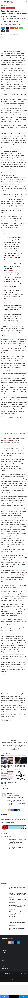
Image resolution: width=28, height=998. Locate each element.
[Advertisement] (14, 867)
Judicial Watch (4, 952)
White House (7, 440)
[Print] (7, 30)
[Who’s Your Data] (4, 918)
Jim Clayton (5, 24)
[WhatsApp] (21, 28)
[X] (7, 28)
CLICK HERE (10, 819)
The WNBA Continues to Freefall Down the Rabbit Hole (20, 766)
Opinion (6, 5)
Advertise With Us (5, 964)
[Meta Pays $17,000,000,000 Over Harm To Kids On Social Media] (4, 901)
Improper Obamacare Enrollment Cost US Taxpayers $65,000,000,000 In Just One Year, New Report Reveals (17, 841)
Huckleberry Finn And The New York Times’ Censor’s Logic (20, 781)
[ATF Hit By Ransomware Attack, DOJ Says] (4, 930)
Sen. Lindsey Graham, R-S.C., (10, 433)
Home (3, 5)
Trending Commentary (10, 8)
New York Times (11, 257)
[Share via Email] (3, 30)
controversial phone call (13, 294)
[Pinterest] (12, 28)
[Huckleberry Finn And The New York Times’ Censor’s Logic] (21, 774)
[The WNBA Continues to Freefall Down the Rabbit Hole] (21, 760)
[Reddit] (16, 28)
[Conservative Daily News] (8, 2)
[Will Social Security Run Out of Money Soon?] (4, 889)
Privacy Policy (5, 968)
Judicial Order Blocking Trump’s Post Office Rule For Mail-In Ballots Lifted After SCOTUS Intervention (17, 894)
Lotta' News (3, 954)
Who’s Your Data (12, 916)
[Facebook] (3, 28)
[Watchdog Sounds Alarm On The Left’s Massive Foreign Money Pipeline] (4, 913)
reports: (16, 227)
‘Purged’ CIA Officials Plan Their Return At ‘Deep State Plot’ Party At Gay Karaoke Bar (18, 847)
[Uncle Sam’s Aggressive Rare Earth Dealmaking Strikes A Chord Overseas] (7, 760)
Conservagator (3, 950)
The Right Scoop (4, 957)
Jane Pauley (20, 575)
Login (3, 966)
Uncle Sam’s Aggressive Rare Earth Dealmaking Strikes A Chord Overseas (6, 766)
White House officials (12, 277)
